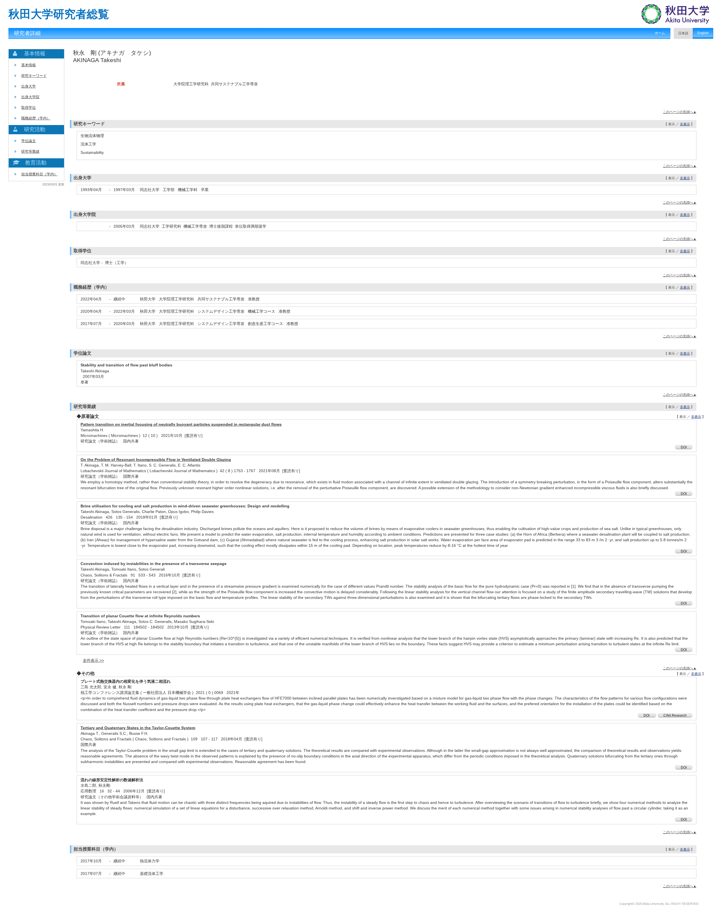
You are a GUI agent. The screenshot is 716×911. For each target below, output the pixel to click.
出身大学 (28, 86)
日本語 (683, 33)
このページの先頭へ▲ (679, 112)
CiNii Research (675, 715)
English (703, 33)
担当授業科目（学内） (39, 174)
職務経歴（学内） (35, 118)
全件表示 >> (93, 660)
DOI (684, 447)
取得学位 (28, 107)
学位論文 (28, 141)
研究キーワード (34, 76)
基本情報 (28, 65)
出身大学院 (30, 97)
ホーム (660, 33)
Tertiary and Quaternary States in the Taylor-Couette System (138, 728)
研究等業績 (30, 151)
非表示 (685, 124)
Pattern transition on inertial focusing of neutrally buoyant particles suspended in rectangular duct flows (181, 424)
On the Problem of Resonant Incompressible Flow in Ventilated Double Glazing (156, 459)
